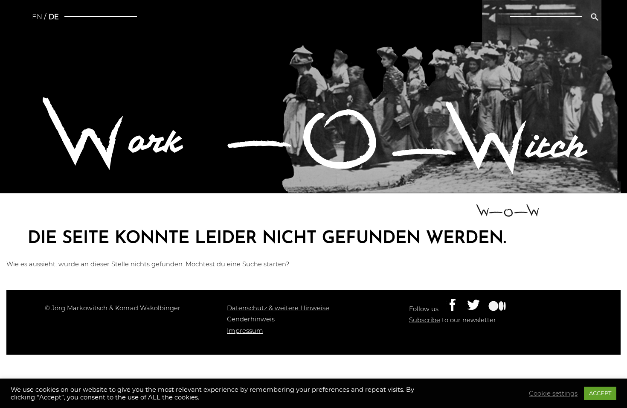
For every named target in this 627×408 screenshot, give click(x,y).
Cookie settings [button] (553, 393)
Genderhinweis (251, 319)
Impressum (245, 331)
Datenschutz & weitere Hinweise (278, 308)
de (54, 17)
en (37, 17)
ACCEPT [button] (600, 393)
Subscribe (424, 320)
